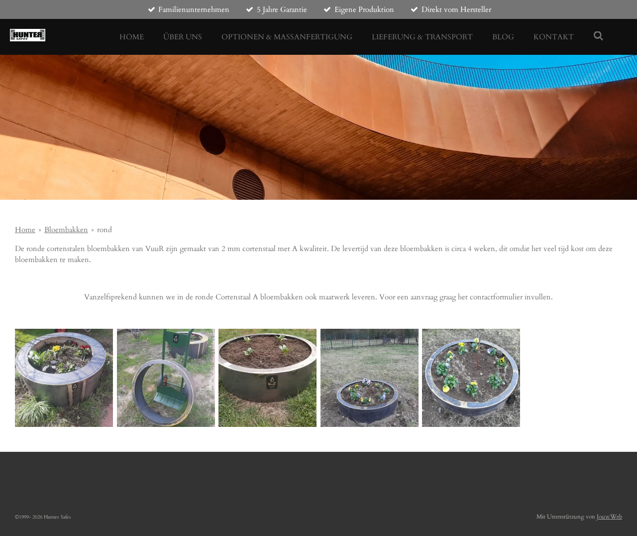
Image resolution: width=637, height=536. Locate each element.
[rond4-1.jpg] (472, 378)
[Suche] (598, 36)
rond (104, 230)
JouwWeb (609, 517)
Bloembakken (66, 230)
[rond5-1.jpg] (369, 378)
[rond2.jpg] (166, 378)
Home (25, 230)
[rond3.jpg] (64, 378)
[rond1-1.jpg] (267, 378)
